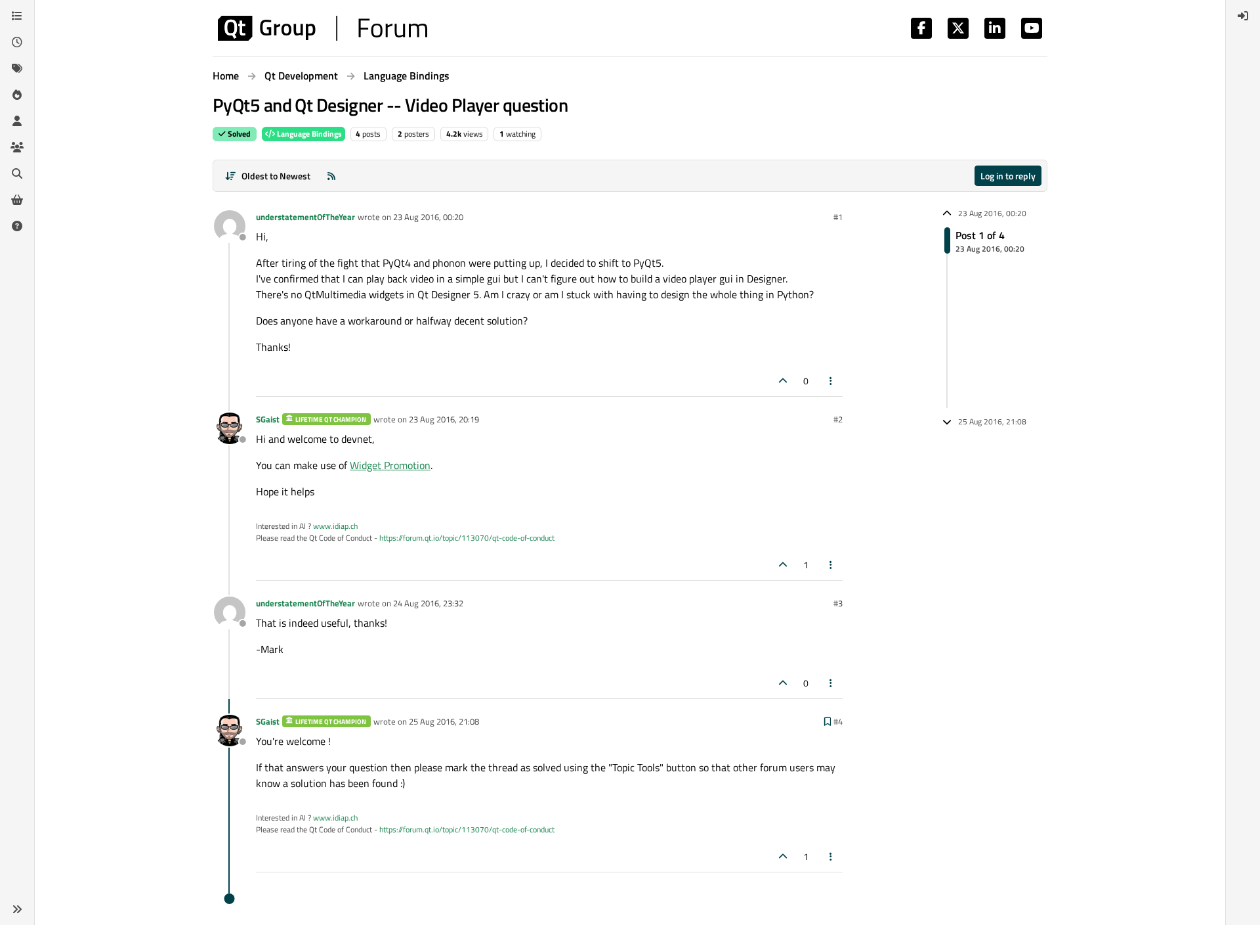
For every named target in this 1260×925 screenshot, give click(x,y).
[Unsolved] (17, 226)
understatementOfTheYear (305, 216)
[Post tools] (831, 381)
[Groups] (17, 147)
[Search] (17, 173)
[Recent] (17, 42)
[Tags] (17, 68)
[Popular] (17, 94)
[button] (17, 909)
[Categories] (17, 15)
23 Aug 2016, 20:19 (444, 419)
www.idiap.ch (335, 526)
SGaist (268, 419)
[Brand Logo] (322, 28)
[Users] (17, 120)
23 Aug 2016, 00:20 (428, 216)
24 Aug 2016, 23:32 (428, 603)
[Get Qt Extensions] (17, 199)
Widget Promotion (390, 465)
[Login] (1243, 15)
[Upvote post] (783, 381)
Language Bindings (308, 133)
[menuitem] (1243, 15)
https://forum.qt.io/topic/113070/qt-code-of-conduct (467, 537)
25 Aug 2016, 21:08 (444, 721)
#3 (838, 603)
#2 (838, 419)
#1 (838, 216)
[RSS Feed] (331, 176)
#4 (838, 721)
